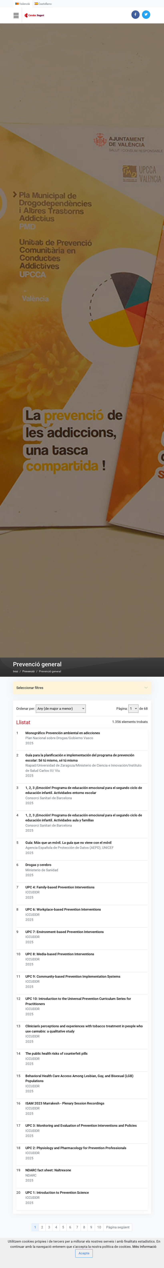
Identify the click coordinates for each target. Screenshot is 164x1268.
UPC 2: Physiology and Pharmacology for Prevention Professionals (75, 1148)
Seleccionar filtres (29, 688)
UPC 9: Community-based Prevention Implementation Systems (72, 976)
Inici (15, 671)
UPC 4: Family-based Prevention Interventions (60, 887)
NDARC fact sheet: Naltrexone (48, 1170)
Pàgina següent (118, 1227)
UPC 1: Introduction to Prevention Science (57, 1193)
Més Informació (144, 1247)
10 (99, 1227)
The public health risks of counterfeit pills (56, 1053)
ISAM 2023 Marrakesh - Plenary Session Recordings (64, 1103)
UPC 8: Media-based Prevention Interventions (59, 954)
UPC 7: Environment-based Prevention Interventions (64, 932)
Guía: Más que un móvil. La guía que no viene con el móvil (68, 843)
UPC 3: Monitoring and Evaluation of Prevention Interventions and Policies (81, 1126)
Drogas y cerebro (38, 865)
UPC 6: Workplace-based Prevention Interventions (63, 909)
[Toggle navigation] (16, 15)
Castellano (45, 3)
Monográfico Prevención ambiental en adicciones (62, 733)
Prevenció (28, 671)
